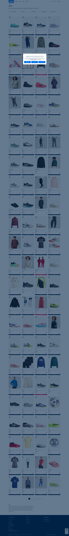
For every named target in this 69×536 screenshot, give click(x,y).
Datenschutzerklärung (33, 59)
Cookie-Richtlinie (39, 59)
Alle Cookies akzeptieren (27, 62)
